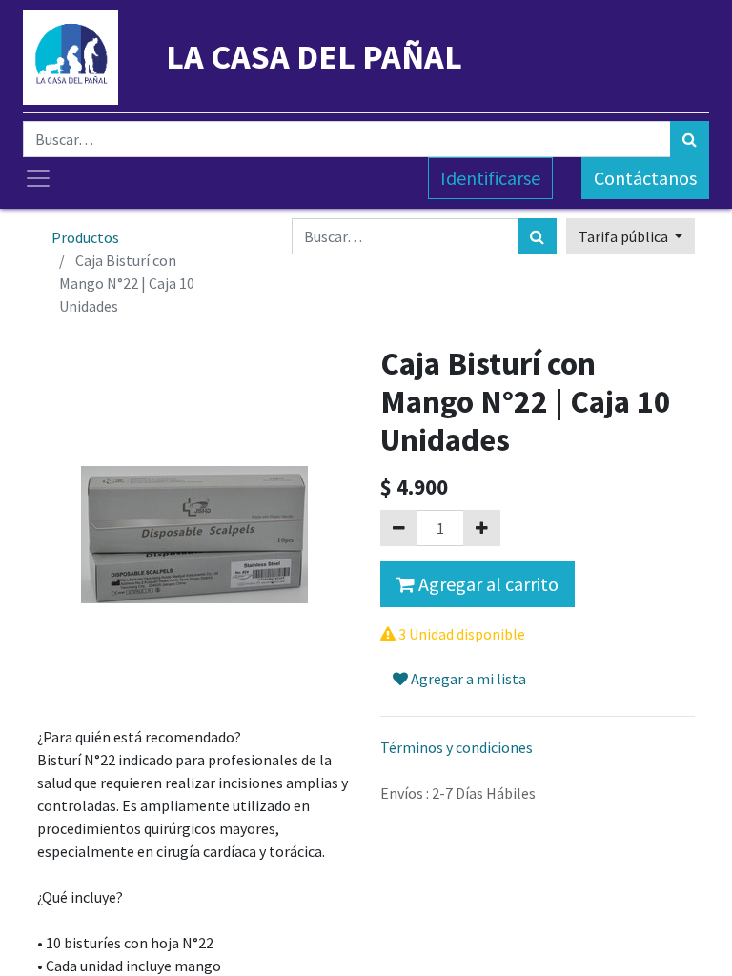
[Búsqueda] (689, 139)
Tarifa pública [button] (625, 236)
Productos (85, 237)
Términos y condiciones (456, 747)
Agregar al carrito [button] (487, 584)
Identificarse (490, 178)
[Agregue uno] (481, 528)
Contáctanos (645, 178)
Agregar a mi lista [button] (467, 678)
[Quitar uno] (398, 528)
